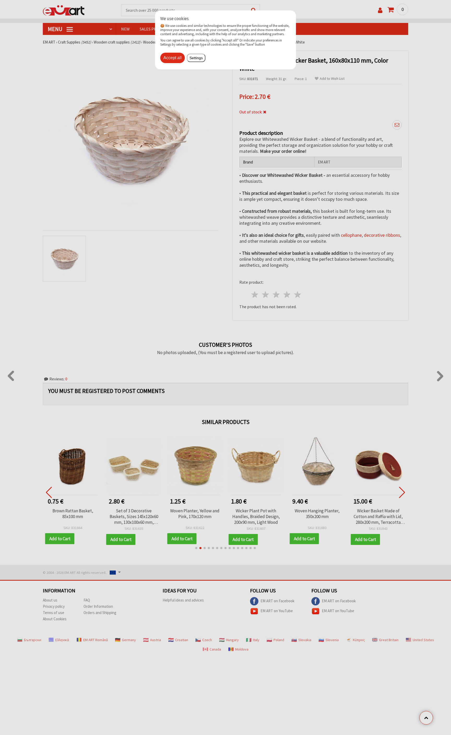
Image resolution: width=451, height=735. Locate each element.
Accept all (172, 58)
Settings (196, 58)
